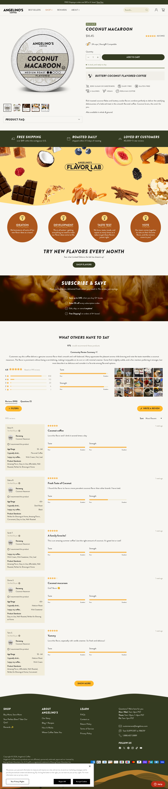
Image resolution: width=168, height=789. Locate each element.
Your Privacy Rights (17, 781)
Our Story (46, 718)
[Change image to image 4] (36, 108)
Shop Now (100, 2)
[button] (151, 36)
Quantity (89, 51)
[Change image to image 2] (17, 108)
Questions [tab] (26, 402)
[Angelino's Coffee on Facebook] (120, 748)
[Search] (146, 10)
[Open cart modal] (163, 9)
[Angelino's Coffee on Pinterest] (128, 748)
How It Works (47, 727)
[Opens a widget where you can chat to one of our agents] (158, 784)
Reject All (62, 781)
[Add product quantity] (97, 57)
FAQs (82, 714)
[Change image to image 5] (45, 108)
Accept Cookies (81, 781)
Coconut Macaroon (23, 439)
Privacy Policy (86, 733)
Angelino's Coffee (24, 756)
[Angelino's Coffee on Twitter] (124, 748)
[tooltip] (97, 352)
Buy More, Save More (12, 714)
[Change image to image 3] (26, 108)
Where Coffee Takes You (52, 732)
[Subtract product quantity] (88, 57)
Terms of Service (87, 728)
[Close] (90, 766)
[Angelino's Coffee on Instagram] (132, 748)
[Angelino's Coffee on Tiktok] (136, 748)
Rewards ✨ (8, 727)
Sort (142, 418)
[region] (48, 775)
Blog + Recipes (48, 722)
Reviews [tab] (11, 402)
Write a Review (153, 409)
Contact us (84, 719)
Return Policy (85, 723)
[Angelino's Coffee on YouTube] (141, 748)
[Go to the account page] (156, 9)
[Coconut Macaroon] (42, 62)
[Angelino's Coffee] (13, 10)
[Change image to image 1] (7, 108)
